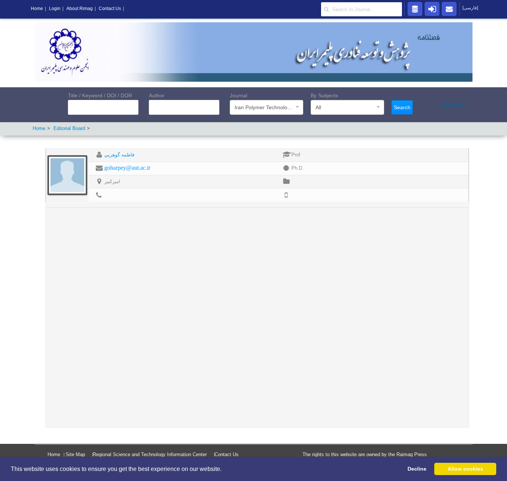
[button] (224, 469)
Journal (238, 95)
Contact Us (227, 454)
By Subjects (324, 95)
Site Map (75, 454)
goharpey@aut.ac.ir (127, 168)
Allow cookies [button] (465, 469)
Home (39, 128)
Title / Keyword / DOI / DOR (100, 95)
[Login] (432, 8)
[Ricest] (415, 8)
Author (156, 95)
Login (54, 8)
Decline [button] (417, 469)
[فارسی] (470, 7)
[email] (449, 8)
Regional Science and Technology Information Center (150, 454)
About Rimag (79, 8)
